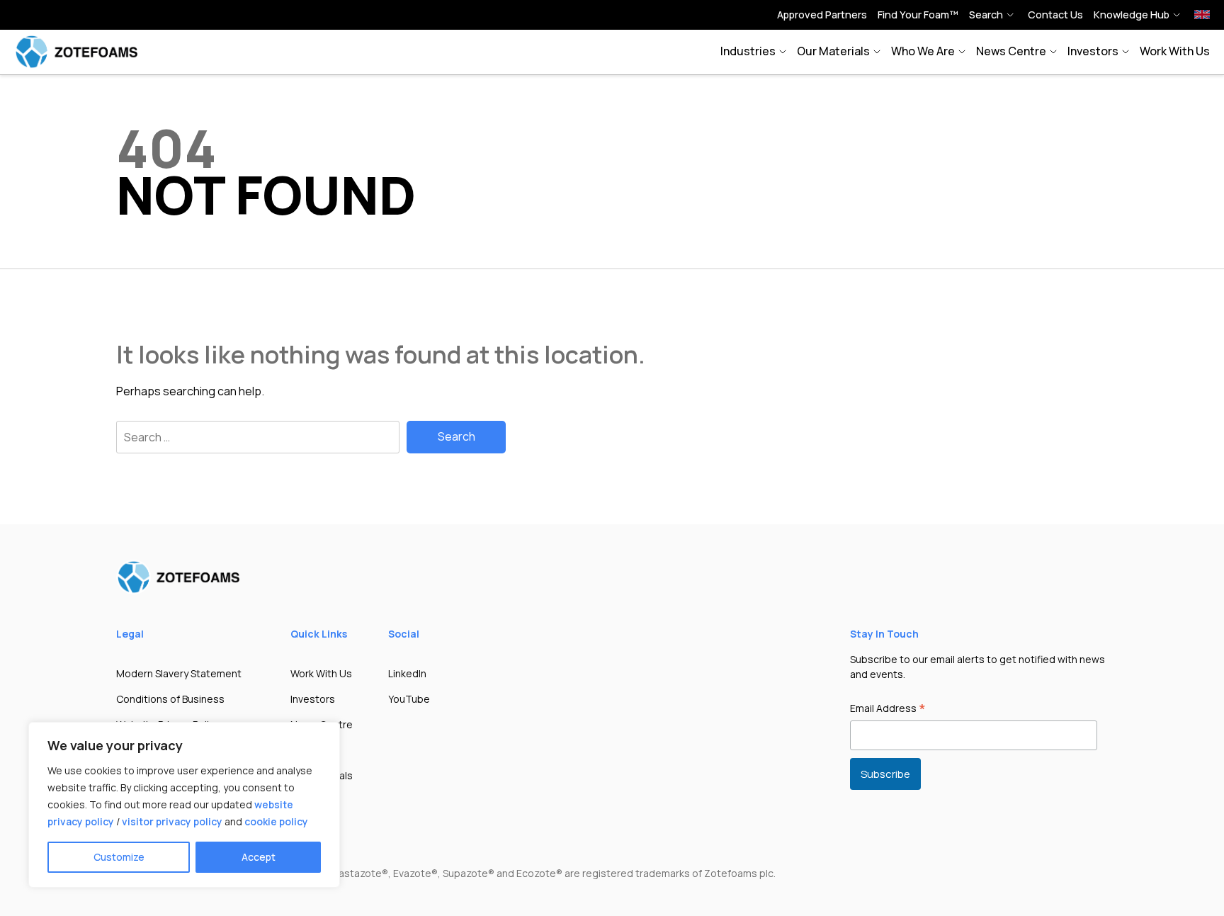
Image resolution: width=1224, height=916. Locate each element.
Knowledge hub (1131, 14)
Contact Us (1055, 14)
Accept (259, 857)
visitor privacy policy (172, 821)
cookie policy (276, 821)
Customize (119, 857)
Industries (748, 51)
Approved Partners (822, 14)
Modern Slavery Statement (179, 673)
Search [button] (986, 14)
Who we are (923, 51)
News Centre (1011, 51)
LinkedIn (407, 673)
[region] (184, 805)
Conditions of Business (170, 699)
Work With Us (1175, 51)
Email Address (888, 709)
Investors (1092, 51)
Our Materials (833, 51)
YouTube (409, 699)
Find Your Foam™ (918, 14)
